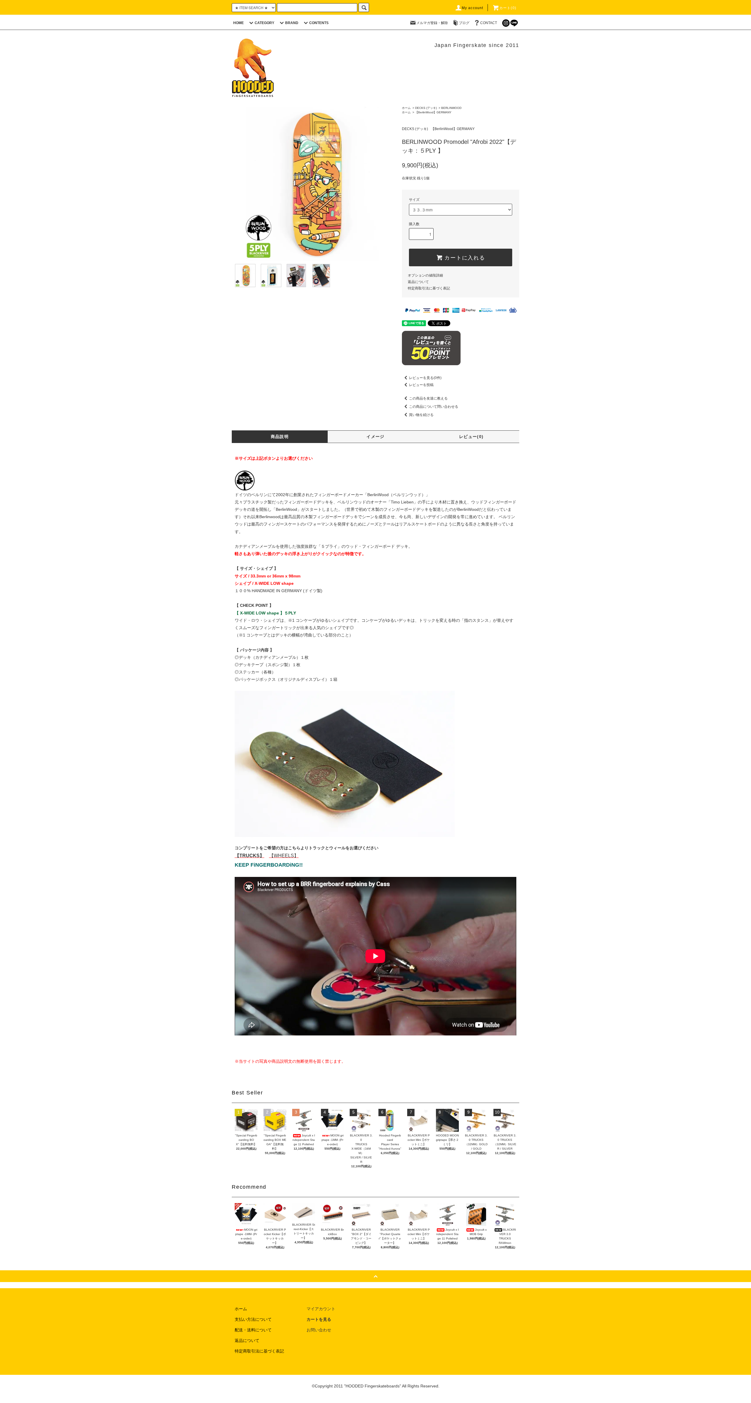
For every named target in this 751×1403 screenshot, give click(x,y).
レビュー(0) (471, 436)
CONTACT (488, 23)
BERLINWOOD (451, 108)
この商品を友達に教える (428, 398)
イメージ (375, 436)
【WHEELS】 (284, 855)
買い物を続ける (421, 415)
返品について (418, 282)
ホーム (406, 108)
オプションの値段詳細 (425, 275)
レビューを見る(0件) (425, 378)
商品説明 (280, 436)
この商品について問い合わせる (433, 407)
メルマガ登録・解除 (432, 23)
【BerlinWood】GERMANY (433, 112)
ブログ (464, 23)
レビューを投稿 (421, 385)
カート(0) (507, 8)
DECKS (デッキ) (426, 108)
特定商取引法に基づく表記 (429, 288)
